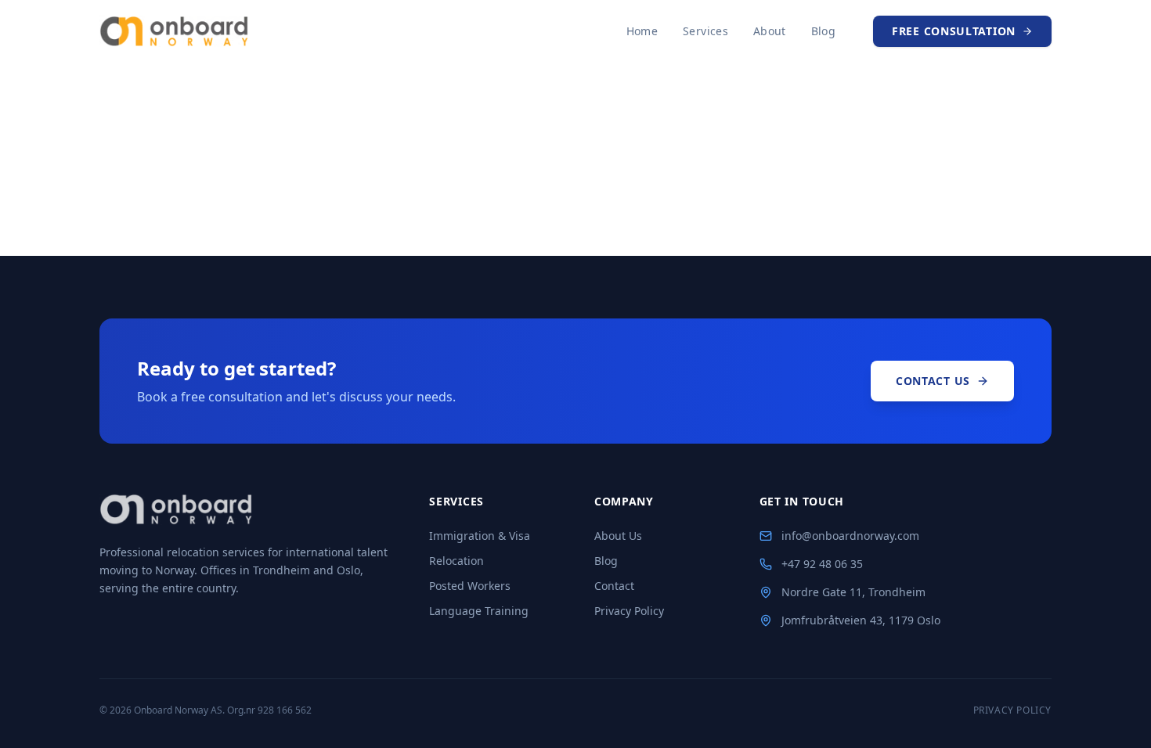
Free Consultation (954, 30)
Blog (823, 30)
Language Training (479, 610)
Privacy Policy (629, 610)
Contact (614, 585)
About (769, 30)
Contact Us (933, 380)
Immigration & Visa (479, 535)
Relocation (456, 560)
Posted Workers (470, 585)
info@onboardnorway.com (850, 535)
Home (642, 30)
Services (705, 30)
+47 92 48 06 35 (822, 563)
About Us (618, 535)
